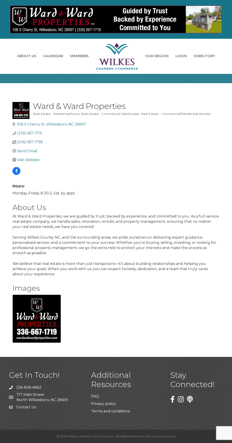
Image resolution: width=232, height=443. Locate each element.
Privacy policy (103, 404)
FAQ (95, 396)
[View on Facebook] (16, 174)
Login (181, 56)
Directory (204, 56)
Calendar (53, 56)
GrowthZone (166, 436)
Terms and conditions (110, 411)
